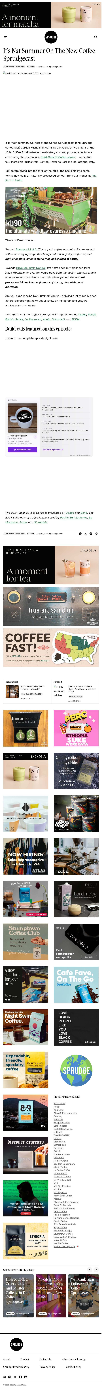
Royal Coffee (60, 1227)
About (6, 1359)
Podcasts (31, 67)
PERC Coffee (60, 1211)
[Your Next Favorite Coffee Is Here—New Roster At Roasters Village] (75, 691)
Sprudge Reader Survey (16, 1367)
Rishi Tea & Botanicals (65, 1224)
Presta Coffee (60, 1221)
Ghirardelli (58, 319)
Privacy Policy (47, 1367)
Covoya (57, 1138)
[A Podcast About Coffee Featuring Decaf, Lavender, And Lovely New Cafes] (51, 1295)
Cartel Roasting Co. (63, 1129)
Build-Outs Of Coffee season (58, 157)
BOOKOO (58, 1119)
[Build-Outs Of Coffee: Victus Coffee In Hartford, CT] (27, 691)
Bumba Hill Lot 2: (26, 249)
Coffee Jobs (46, 1359)
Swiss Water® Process (65, 1237)
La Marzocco (33, 319)
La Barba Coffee (62, 1170)
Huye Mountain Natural (30, 267)
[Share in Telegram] (91, 533)
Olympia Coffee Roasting (66, 1202)
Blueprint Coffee (62, 1122)
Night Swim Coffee (63, 1195)
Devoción (58, 1148)
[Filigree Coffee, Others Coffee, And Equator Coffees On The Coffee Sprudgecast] (18, 1295)
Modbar (58, 1189)
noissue (57, 1199)
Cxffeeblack (60, 1145)
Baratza (57, 1116)
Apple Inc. (59, 1110)
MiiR (56, 1183)
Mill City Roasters (62, 1186)
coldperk (58, 1132)
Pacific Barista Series (73, 517)
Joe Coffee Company (64, 1164)
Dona (83, 512)
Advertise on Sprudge (74, 1359)
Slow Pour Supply (63, 1230)
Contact (24, 1359)
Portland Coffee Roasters (66, 1218)
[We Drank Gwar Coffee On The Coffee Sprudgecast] (83, 1295)
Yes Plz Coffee (61, 1243)
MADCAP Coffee (62, 1176)
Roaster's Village (75, 696)
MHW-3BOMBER (62, 1179)
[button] (5, 37)
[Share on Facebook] (80, 533)
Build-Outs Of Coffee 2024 (14, 67)
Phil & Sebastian (62, 1214)
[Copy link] (96, 533)
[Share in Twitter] (85, 533)
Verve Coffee (60, 1240)
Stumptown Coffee (63, 1233)
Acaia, (47, 319)
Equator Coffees (62, 1154)
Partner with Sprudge (64, 1246)
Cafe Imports (60, 1125)
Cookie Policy (73, 1367)
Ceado (82, 314)
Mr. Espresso (60, 1192)
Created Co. (59, 1141)
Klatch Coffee (60, 1167)
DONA (76, 319)
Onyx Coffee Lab (62, 1205)
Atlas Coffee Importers (65, 1113)
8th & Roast (59, 1103)
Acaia (23, 522)
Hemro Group (61, 1160)
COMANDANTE (62, 1135)
